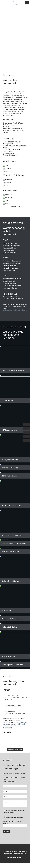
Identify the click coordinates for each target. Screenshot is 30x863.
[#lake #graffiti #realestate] (15, 745)
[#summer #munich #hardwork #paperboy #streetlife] (15, 738)
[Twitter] (14, 860)
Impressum (7, 853)
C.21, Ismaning (7, 611)
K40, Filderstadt (7, 400)
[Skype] (9, 860)
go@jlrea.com (12, 781)
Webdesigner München (14, 857)
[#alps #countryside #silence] (15, 743)
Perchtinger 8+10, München (11, 619)
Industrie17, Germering (10, 468)
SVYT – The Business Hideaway (13, 371)
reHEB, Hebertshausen (10, 460)
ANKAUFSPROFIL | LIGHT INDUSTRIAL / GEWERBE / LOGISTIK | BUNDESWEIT (16, 697)
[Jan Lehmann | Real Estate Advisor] (15, 4)
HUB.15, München (8, 656)
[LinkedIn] (16, 860)
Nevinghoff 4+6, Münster (10, 581)
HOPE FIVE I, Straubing (10, 476)
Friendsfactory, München (10, 551)
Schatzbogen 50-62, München (12, 665)
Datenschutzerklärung (19, 853)
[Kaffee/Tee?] (20, 860)
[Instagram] (18, 860)
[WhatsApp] (12, 860)
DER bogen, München (9, 430)
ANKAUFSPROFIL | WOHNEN (13, 706)
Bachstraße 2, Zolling (9, 627)
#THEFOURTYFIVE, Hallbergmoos (14, 543)
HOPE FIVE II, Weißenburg (11, 505)
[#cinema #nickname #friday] (15, 741)
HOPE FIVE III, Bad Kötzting (12, 535)
